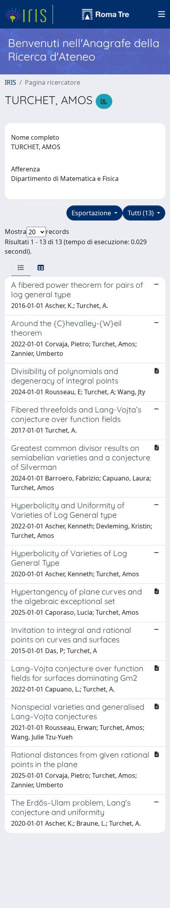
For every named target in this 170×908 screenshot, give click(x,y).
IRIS (10, 82)
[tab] (21, 267)
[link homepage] (29, 14)
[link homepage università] (106, 14)
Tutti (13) (141, 213)
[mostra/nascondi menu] (161, 14)
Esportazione (92, 213)
